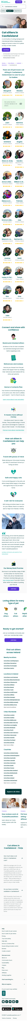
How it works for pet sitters (9, 933)
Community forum (7, 960)
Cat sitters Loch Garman (11, 677)
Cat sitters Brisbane (9, 727)
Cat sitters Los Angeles (10, 725)
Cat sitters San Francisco (11, 732)
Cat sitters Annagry (9, 697)
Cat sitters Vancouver (10, 735)
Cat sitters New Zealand (11, 770)
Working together (6, 975)
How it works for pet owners (9, 931)
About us (4, 958)
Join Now (18, 2)
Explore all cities (13, 792)
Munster (4, 65)
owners (4, 811)
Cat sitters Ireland (9, 778)
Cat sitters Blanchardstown (12, 680)
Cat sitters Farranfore (10, 663)
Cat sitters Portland (9, 740)
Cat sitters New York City (11, 722)
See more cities (9, 745)
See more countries (10, 783)
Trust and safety (6, 938)
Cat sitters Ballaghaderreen (12, 700)
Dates (3, 11)
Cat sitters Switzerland (10, 780)
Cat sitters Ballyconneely (11, 702)
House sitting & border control (10, 946)
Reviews (4, 948)
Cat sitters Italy (8, 775)
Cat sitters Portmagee (10, 666)
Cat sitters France (9, 768)
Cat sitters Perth (8, 730)
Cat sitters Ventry (9, 668)
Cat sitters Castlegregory (11, 661)
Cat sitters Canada (9, 760)
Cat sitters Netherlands (10, 773)
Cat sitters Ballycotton (10, 705)
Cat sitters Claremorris (10, 682)
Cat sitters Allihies (9, 695)
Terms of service (6, 1018)
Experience (18, 11)
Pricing (3, 936)
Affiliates (4, 973)
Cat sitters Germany (9, 763)
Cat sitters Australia (9, 758)
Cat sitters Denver (9, 742)
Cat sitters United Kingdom (11, 755)
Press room (5, 970)
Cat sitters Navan (9, 687)
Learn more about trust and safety (13, 399)
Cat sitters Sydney (9, 717)
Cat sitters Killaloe (9, 685)
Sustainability (5, 963)
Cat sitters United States (11, 753)
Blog (3, 968)
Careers (4, 965)
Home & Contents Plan (8, 943)
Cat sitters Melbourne (10, 720)
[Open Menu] (24, 2)
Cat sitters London (9, 715)
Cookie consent (6, 951)
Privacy (15, 1018)
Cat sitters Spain (8, 765)
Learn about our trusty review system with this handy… (9, 822)
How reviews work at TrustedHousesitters (10, 815)
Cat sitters (11, 63)
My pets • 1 (10, 11)
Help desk (4, 941)
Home (4, 63)
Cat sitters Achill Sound (10, 692)
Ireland (19, 63)
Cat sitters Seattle (9, 737)
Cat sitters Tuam (8, 690)
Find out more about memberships (13, 430)
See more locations (10, 707)
